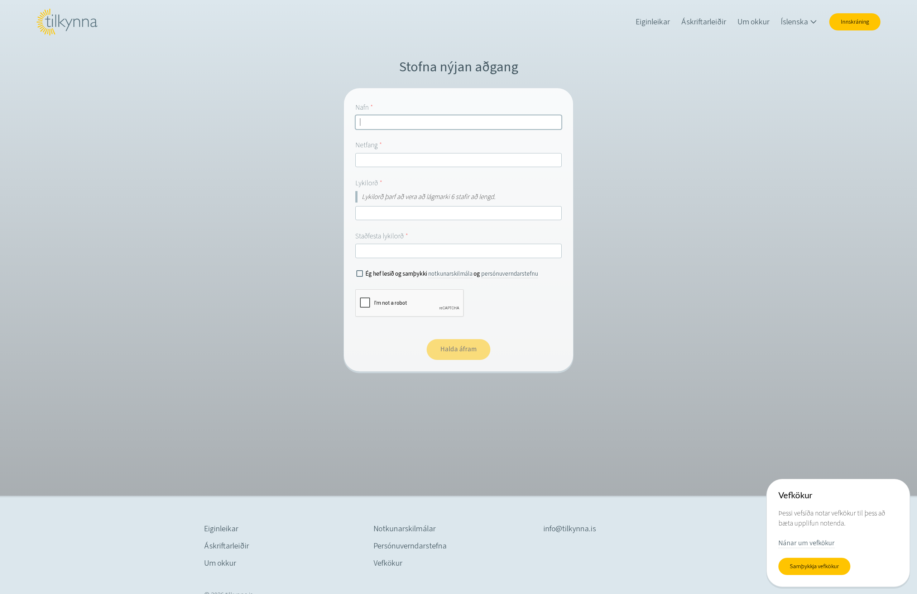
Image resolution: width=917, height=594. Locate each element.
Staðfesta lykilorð (381, 236)
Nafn (364, 107)
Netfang (368, 144)
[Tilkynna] (67, 22)
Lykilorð (369, 182)
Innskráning (855, 22)
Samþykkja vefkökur (814, 566)
